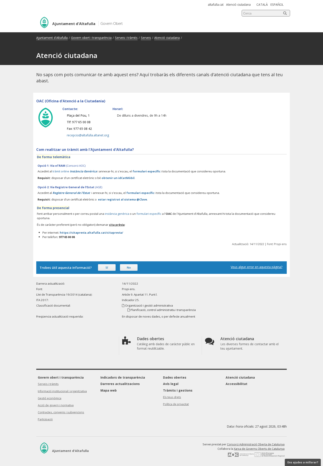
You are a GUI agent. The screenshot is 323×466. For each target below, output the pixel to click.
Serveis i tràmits (126, 38)
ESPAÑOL (277, 4)
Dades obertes (174, 377)
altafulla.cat (215, 4)
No (129, 267)
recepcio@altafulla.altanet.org (88, 135)
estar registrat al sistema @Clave (122, 199)
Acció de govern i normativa (56, 405)
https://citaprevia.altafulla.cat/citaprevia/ (91, 233)
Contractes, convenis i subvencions (61, 412)
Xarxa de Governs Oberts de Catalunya (259, 449)
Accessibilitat (236, 384)
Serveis (146, 38)
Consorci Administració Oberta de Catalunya (256, 444)
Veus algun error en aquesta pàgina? (256, 267)
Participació (45, 419)
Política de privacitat (176, 404)
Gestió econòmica (49, 398)
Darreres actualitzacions (120, 384)
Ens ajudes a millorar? (302, 462)
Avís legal (170, 384)
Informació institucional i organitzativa (62, 391)
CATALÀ (262, 4)
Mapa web (108, 390)
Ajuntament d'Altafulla (52, 38)
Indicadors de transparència (122, 377)
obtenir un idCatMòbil (118, 178)
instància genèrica (117, 214)
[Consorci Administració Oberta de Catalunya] (241, 456)
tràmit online (75, 171)
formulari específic (146, 171)
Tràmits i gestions (177, 390)
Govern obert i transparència (91, 38)
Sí (106, 267)
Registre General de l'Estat (71, 193)
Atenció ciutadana (238, 4)
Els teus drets (172, 397)
